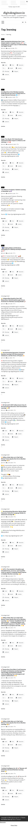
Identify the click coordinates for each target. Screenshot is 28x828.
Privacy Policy (14, 825)
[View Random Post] (22, 22)
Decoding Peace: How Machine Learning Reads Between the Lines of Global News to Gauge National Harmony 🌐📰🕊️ (13, 93)
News (3, 39)
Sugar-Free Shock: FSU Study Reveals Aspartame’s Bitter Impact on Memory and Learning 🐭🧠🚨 (13, 140)
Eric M (3, 48)
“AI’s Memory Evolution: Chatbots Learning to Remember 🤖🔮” (13, 190)
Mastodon (3, 822)
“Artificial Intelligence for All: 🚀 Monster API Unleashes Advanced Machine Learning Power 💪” (14, 769)
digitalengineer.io (14, 13)
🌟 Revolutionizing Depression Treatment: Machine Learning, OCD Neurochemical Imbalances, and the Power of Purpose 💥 (13, 354)
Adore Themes (16, 819)
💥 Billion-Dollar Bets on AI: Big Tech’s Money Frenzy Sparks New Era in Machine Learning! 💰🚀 (13, 458)
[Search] (25, 22)
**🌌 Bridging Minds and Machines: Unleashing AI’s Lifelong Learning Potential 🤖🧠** (13, 249)
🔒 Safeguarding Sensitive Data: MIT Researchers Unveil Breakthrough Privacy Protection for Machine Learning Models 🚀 (13, 300)
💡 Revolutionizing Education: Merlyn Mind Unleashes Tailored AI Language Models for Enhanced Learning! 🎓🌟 (13, 513)
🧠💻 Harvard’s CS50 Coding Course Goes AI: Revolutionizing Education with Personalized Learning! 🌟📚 (14, 406)
